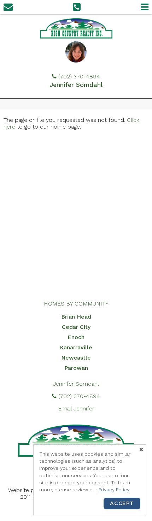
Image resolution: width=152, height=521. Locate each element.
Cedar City (76, 327)
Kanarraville (76, 347)
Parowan (76, 368)
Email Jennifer (76, 408)
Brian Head (76, 316)
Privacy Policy (114, 489)
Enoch (76, 337)
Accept (122, 503)
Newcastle (76, 357)
